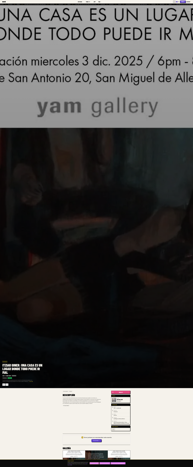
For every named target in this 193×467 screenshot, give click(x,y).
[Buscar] (174, 2)
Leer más (31, 381)
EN (178, 1)
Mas (99, 1)
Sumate (183, 1)
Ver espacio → (119, 401)
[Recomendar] (3, 384)
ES (176, 1)
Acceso (188, 1)
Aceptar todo (94, 463)
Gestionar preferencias (118, 463)
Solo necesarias (105, 463)
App (94, 1)
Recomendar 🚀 (96, 440)
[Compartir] (7, 384)
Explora (80, 1)
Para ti (88, 1)
